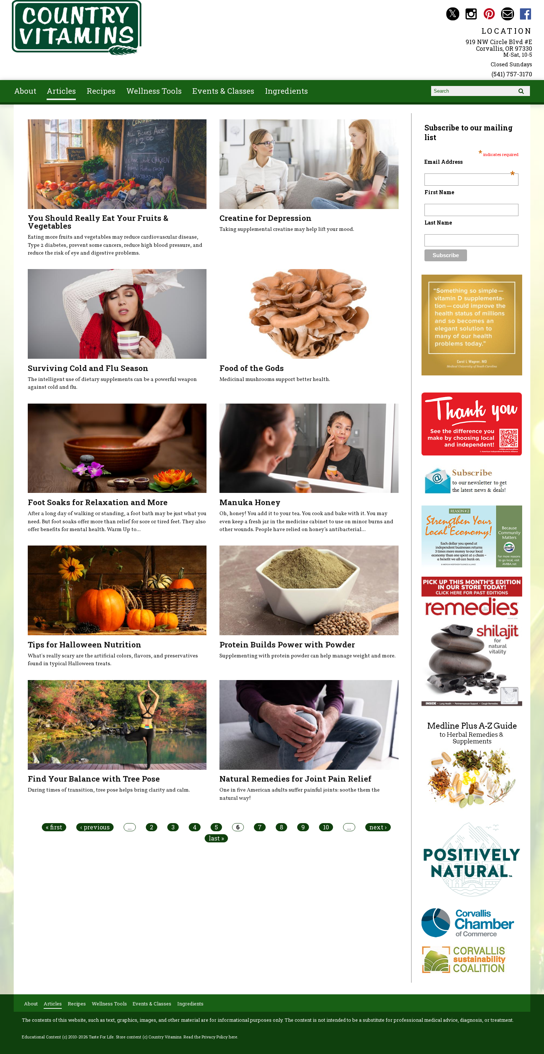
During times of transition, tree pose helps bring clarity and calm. (109, 790)
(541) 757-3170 (511, 74)
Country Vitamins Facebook (525, 13)
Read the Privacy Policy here (210, 1037)
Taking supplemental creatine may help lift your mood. (286, 229)
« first (54, 827)
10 (326, 827)
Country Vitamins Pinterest (489, 13)
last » (216, 838)
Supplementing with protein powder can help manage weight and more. (307, 656)
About (25, 91)
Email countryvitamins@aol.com (507, 13)
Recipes (101, 91)
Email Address (469, 161)
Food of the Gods (251, 368)
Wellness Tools (154, 91)
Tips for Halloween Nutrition (84, 644)
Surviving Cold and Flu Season (88, 368)
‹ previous (95, 827)
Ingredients (286, 91)
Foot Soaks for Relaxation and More (98, 502)
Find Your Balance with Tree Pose (94, 778)
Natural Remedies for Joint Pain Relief (295, 778)
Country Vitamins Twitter (452, 13)
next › (378, 827)
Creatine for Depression (265, 218)
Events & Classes (223, 91)
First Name (439, 192)
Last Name (438, 222)
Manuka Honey (250, 502)
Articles (61, 91)
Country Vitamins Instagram (470, 13)
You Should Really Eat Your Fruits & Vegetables (98, 222)
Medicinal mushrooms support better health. (274, 379)
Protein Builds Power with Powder (287, 644)
